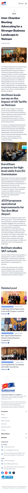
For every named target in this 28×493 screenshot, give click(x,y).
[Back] (14, 11)
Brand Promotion (5, 427)
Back (14, 14)
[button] (19, 4)
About (3, 414)
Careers (3, 430)
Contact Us (4, 417)
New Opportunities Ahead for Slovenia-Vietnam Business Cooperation (11, 338)
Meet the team (5, 421)
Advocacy (4, 424)
